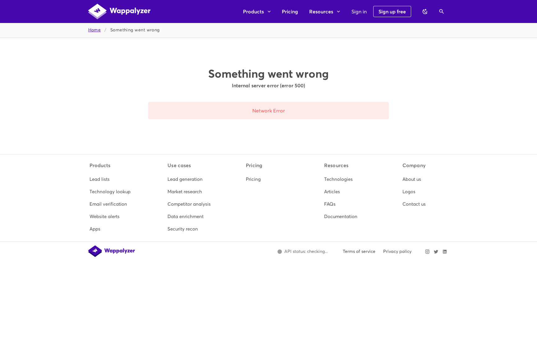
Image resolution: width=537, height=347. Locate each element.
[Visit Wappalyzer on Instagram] (427, 251)
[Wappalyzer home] (119, 11)
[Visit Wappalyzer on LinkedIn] (444, 251)
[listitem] (112, 179)
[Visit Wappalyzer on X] (436, 251)
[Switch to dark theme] (425, 11)
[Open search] (441, 11)
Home (94, 30)
